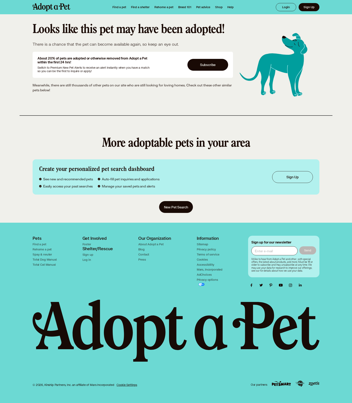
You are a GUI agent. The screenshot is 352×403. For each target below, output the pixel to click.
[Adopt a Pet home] (51, 7)
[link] (163, 7)
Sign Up (309, 7)
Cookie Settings (127, 384)
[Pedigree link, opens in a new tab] (299, 383)
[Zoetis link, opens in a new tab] (313, 383)
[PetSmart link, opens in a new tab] (281, 383)
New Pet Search (176, 207)
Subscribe (208, 65)
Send (307, 250)
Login (286, 7)
